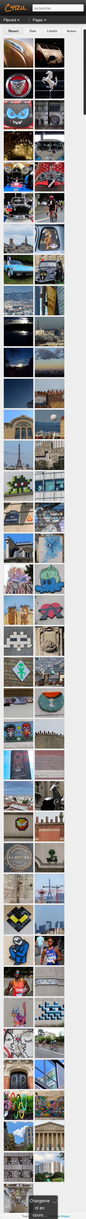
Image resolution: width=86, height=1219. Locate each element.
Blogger (65, 1216)
